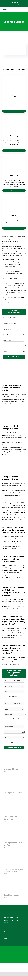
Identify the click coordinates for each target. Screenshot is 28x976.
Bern (5, 847)
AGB (5, 931)
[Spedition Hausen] (14, 887)
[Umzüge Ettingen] (14, 761)
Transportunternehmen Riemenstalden (14, 869)
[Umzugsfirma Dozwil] (14, 785)
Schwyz (5, 873)
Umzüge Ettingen (11, 769)
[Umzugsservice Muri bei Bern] (14, 835)
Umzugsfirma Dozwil (13, 792)
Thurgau (5, 795)
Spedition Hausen (12, 895)
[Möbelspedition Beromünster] (14, 808)
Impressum (7, 935)
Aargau (5, 897)
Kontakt (6, 927)
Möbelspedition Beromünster (11, 817)
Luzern (5, 821)
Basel (5, 771)
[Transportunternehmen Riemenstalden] (14, 861)
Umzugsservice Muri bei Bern (13, 843)
